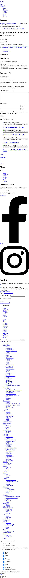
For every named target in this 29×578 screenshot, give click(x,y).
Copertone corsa (10, 524)
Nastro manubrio (10, 449)
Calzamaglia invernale (11, 351)
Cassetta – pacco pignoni (12, 481)
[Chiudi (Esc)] (5, 576)
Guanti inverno (10, 365)
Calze (7, 352)
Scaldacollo (9, 378)
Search (22, 339)
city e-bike (5, 434)
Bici (4, 410)
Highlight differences (10, 545)
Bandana (8, 346)
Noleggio (5, 333)
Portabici (8, 406)
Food (7, 492)
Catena (8, 482)
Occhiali (8, 374)
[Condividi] (3, 576)
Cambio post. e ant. (11, 480)
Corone (8, 442)
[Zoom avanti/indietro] (0, 576)
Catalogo (5, 177)
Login (2, 301)
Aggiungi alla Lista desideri (11, 44)
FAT (7, 469)
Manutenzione (6, 503)
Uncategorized (6, 538)
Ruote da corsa (9, 456)
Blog (4, 180)
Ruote (4, 530)
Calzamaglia (9, 348)
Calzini (8, 353)
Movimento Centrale (11, 448)
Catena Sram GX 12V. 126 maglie (14, 135)
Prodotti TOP (6, 520)
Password (3, 298)
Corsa (7, 427)
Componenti (8, 23)
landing (5, 328)
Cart (1, 161)
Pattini (7, 477)
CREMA (5, 462)
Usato (4, 178)
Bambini (8, 412)
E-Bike (5, 466)
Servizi (4, 175)
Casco (7, 355)
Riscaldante (9, 463)
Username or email (5, 295)
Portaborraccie (9, 407)
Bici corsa (8, 413)
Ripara (7, 409)
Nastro (7, 502)
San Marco (9, 536)
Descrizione (6, 50)
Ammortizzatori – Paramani (13, 496)
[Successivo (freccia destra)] (2, 577)
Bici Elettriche (9, 416)
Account (2, 157)
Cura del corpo (6, 464)
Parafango (8, 398)
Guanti (8, 363)
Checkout (5, 324)
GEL (7, 512)
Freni (4, 473)
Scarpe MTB (9, 383)
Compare (21, 44)
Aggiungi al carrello (5, 291)
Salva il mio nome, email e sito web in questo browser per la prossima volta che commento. (14, 112)
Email (22, 109)
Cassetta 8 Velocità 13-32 (11, 142)
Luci (7, 396)
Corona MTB (9, 485)
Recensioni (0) (6, 51)
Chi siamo (5, 174)
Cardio (8, 432)
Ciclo (4, 424)
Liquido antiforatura (11, 394)
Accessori (5, 387)
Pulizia (8, 505)
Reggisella (8, 535)
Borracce (8, 402)
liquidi (7, 493)
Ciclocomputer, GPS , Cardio (13, 391)
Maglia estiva (9, 366)
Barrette (8, 488)
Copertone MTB (10, 441)
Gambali (8, 360)
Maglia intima (9, 367)
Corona (8, 484)
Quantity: (2, 44)
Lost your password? (5, 303)
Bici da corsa (9, 414)
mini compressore (7, 506)
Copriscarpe (9, 359)
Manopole (8, 500)
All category (6, 344)
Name (22, 106)
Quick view (6, 124)
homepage (2, 23)
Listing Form (6, 330)
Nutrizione (11, 489)
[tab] (16, 50)
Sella (4, 534)
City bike (8, 417)
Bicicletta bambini (7, 421)
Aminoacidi (9, 509)
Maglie (8, 370)
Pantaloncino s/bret (10, 376)
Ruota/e (5, 521)
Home (4, 173)
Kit (7, 474)
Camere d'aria (9, 437)
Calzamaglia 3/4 (10, 349)
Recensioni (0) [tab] (5, 73)
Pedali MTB (9, 455)
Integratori (5, 487)
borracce (8, 388)
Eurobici (2, 2)
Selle (7, 457)
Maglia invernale (10, 369)
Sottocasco (8, 384)
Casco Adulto (9, 356)
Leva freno (9, 446)
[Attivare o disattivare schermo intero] (2, 576)
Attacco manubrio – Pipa (12, 498)
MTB (7, 419)
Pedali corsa (9, 453)
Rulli (7, 399)
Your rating (3, 90)
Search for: (2, 339)
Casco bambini (9, 358)
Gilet (7, 362)
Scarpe (8, 380)
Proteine (8, 513)
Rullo (7, 528)
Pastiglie (8, 452)
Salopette (8, 377)
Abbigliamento (6, 345)
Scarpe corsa (9, 381)
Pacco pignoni (9, 450)
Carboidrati (9, 491)
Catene (8, 438)
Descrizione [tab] (4, 55)
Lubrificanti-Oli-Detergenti (12, 395)
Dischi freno (9, 444)
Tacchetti (8, 459)
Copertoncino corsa (16, 23)
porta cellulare (6, 518)
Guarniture (8, 445)
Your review (3, 103)
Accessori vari (6, 401)
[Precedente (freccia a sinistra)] (0, 577)
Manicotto (8, 371)
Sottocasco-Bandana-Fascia (13, 385)
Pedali (4, 514)
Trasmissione (9, 460)
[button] (14, 170)
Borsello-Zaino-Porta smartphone (14, 389)
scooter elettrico (7, 532)
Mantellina (8, 373)
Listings (5, 331)
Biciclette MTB (7, 423)
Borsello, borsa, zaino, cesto (13, 403)
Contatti (5, 181)
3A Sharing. (3, 284)
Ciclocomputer (6, 430)
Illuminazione (9, 392)
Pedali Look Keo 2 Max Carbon (13, 127)
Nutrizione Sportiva (8, 507)
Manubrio (5, 495)
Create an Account (8, 293)
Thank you (5, 335)
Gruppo (5, 478)
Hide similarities (9, 543)
